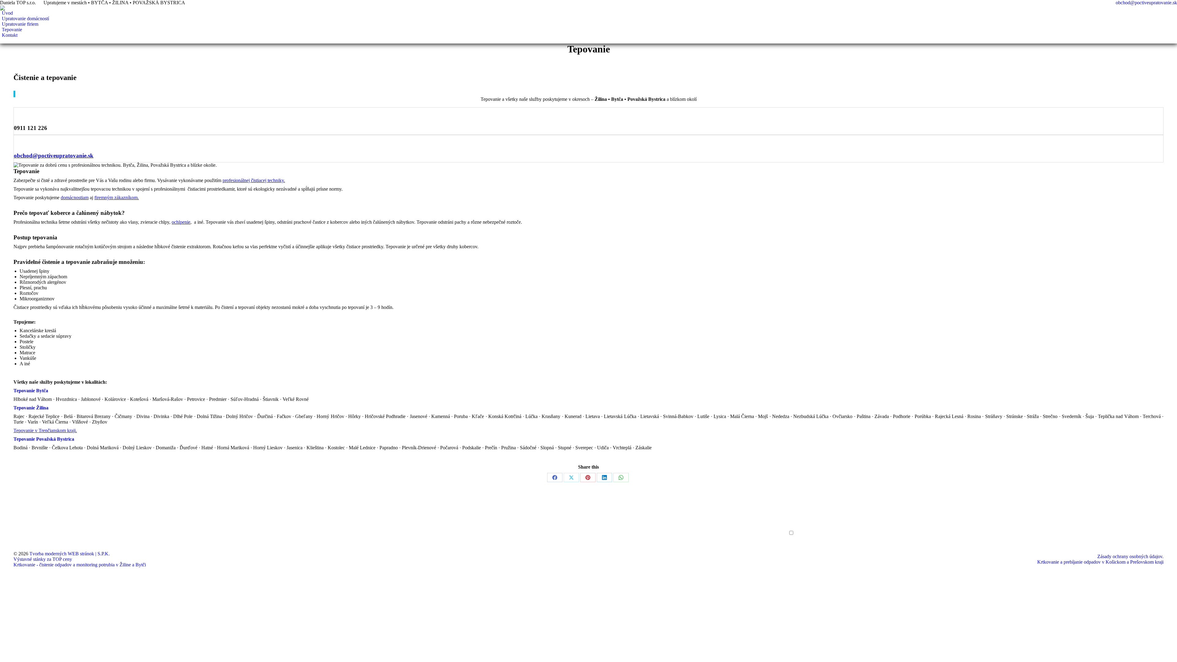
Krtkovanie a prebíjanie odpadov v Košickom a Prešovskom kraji (1100, 562)
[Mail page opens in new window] (18, 526)
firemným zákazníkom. (116, 197)
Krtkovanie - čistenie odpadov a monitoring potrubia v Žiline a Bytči (79, 564)
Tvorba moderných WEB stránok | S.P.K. (69, 553)
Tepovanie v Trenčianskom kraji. (45, 430)
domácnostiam (75, 197)
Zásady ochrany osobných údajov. (1130, 556)
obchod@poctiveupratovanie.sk (1146, 2)
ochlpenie (181, 222)
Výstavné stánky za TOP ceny (42, 559)
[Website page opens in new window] (27, 526)
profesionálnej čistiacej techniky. (254, 180)
